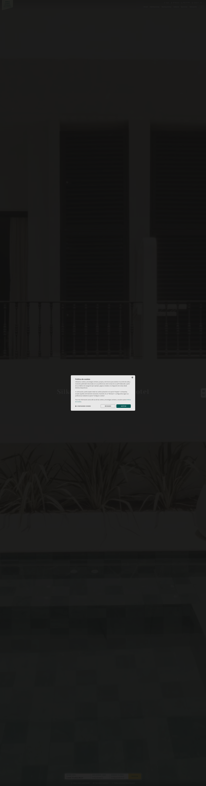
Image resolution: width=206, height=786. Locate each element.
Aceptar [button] (123, 406)
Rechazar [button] (108, 406)
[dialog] (103, 393)
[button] (83, 406)
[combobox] (132, 377)
